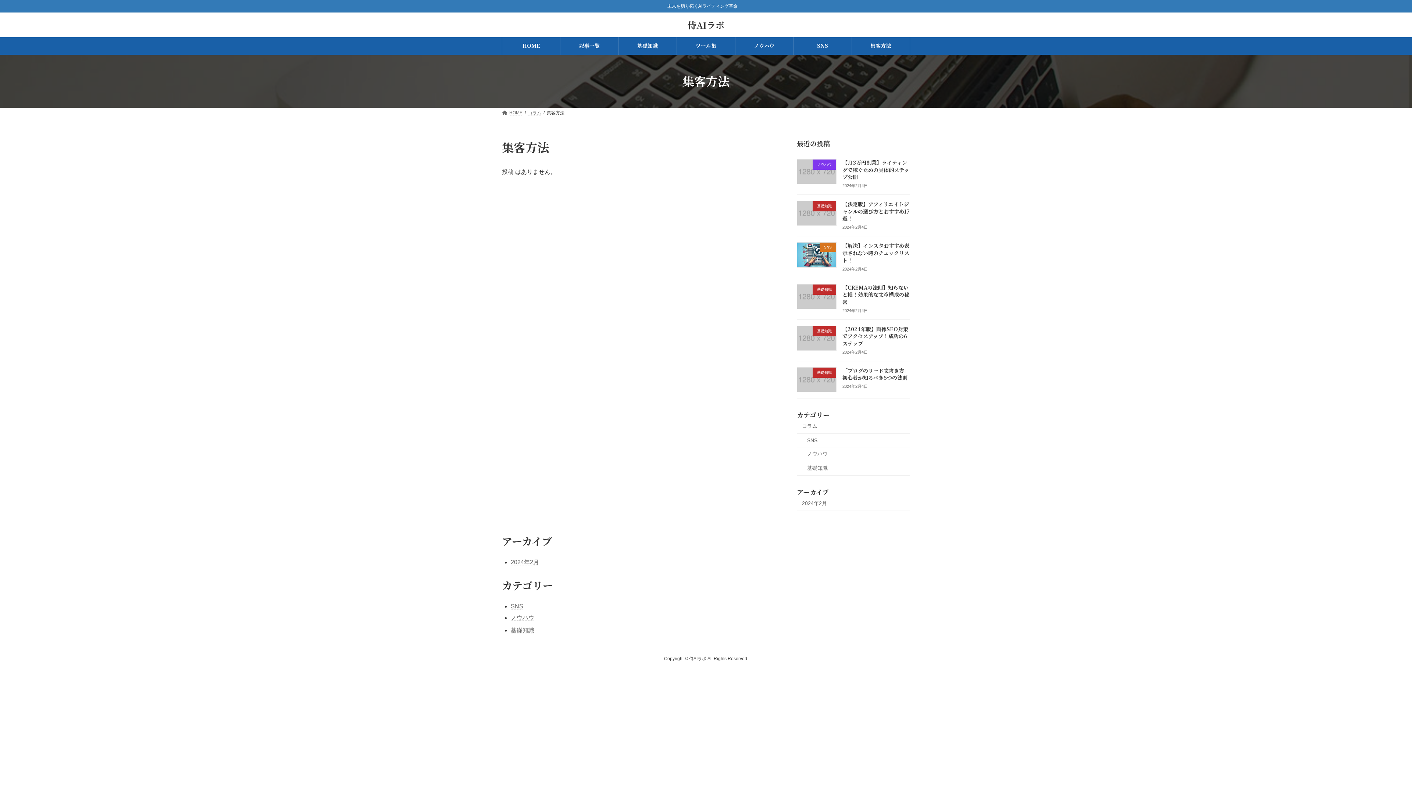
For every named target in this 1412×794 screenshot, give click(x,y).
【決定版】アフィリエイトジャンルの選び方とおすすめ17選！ (876, 211)
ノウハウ (817, 454)
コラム (809, 426)
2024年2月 (814, 503)
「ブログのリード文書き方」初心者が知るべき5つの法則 (875, 373)
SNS (812, 440)
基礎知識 (817, 468)
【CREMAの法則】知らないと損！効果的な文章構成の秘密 (875, 294)
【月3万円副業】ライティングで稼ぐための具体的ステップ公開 (875, 169)
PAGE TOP (1375, 763)
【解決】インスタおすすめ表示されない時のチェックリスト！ (875, 253)
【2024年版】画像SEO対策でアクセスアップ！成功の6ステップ (875, 336)
